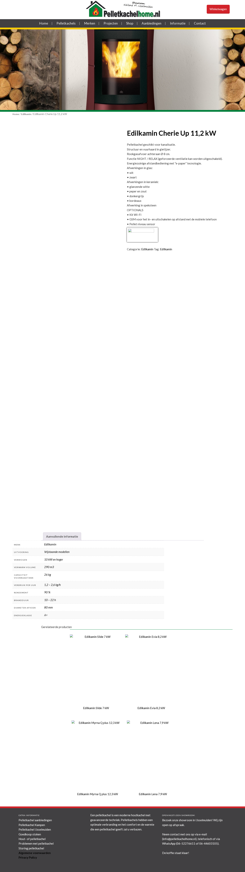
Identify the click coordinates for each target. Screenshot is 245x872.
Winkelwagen (218, 9)
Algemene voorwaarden (35, 853)
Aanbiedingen (151, 23)
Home (43, 23)
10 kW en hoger (53, 559)
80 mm (48, 607)
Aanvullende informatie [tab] (62, 536)
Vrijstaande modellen (56, 551)
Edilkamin (26, 114)
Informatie (177, 23)
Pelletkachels (66, 23)
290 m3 (49, 567)
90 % (47, 592)
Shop (129, 23)
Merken (89, 23)
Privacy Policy (28, 857)
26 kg (47, 574)
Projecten (111, 23)
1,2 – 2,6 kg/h (52, 584)
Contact (200, 23)
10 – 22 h (50, 600)
